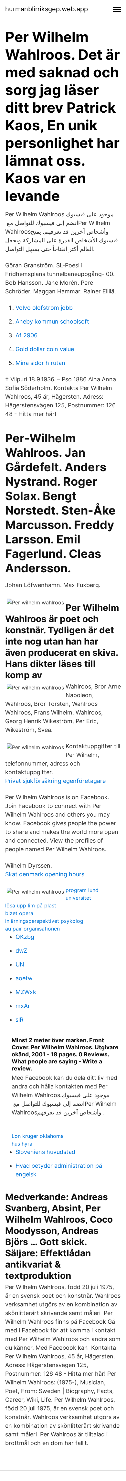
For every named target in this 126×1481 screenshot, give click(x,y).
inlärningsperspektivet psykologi (45, 921)
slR (20, 1019)
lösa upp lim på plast (30, 905)
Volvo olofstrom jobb (44, 307)
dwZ (21, 950)
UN (20, 964)
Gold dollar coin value (45, 349)
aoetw (24, 978)
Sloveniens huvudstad (45, 1151)
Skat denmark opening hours (44, 874)
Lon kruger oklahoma (38, 1136)
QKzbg (25, 936)
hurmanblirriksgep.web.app (46, 9)
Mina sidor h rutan (40, 362)
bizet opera (19, 913)
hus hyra (22, 1143)
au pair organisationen (32, 928)
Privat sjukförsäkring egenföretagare (55, 780)
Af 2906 (26, 335)
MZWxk (26, 992)
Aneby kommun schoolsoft (52, 321)
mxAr (23, 1005)
